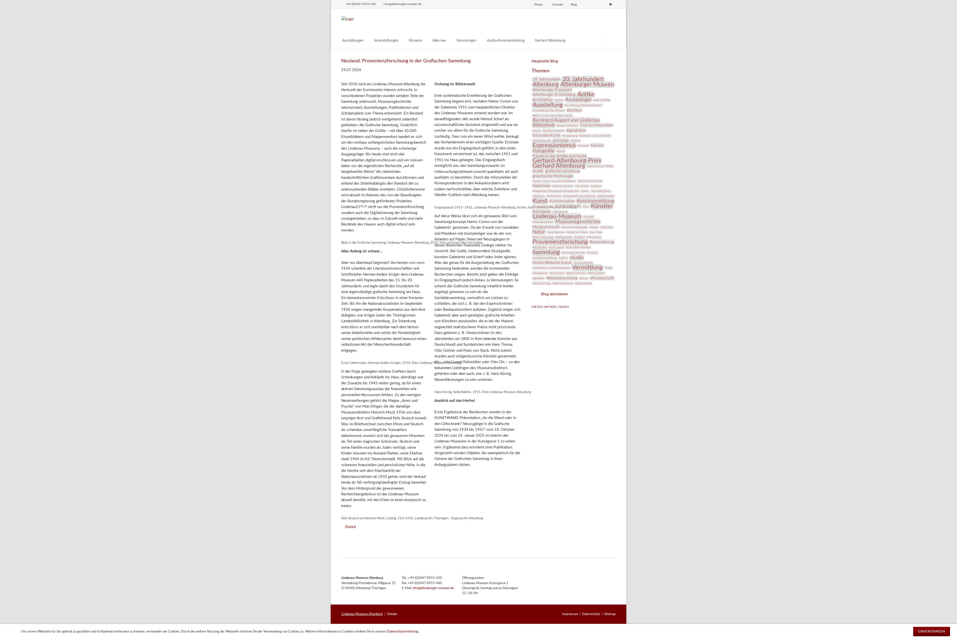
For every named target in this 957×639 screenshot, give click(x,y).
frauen (561, 151)
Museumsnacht (546, 227)
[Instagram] (585, 4)
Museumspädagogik (574, 227)
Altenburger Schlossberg (554, 95)
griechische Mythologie (553, 176)
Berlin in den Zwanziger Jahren (553, 115)
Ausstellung (548, 105)
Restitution (540, 247)
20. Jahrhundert (583, 79)
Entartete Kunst (546, 135)
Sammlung (546, 252)
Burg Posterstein (567, 125)
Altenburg (545, 85)
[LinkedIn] (602, 4)
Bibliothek (544, 125)
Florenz (597, 145)
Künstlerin (542, 211)
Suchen (610, 39)
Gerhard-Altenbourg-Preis (567, 161)
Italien (585, 191)
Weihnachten (596, 273)
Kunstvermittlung (595, 201)
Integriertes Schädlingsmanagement (556, 191)
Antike (585, 95)
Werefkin (538, 278)
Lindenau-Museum (557, 216)
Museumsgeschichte (577, 221)
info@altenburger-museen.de (433, 588)
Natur (539, 231)
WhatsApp (565, 314)
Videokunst (540, 273)
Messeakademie (543, 221)
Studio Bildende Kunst (552, 263)
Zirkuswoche (583, 283)
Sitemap (610, 614)
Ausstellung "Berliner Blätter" (583, 105)
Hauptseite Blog (545, 61)
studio (576, 257)
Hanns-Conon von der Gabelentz (554, 181)
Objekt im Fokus (577, 232)
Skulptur (592, 252)
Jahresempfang (601, 191)
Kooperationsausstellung (579, 196)
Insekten (596, 186)
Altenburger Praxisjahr (552, 90)
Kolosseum (554, 196)
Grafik (538, 171)
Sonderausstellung (545, 257)
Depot (537, 130)
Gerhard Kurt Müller (600, 166)
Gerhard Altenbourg (559, 166)
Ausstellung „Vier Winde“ (549, 110)
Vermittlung (587, 268)
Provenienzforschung (560, 242)
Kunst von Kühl (543, 206)
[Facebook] (594, 4)
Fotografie (544, 150)
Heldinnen (542, 186)
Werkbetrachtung (561, 278)
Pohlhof (579, 237)
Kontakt (558, 4)
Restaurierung (602, 242)
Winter (583, 278)
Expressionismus (554, 145)
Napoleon (606, 227)
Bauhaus (574, 110)
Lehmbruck (560, 211)
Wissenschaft (602, 278)
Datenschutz (591, 614)
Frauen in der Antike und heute (559, 156)
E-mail (555, 314)
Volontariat (557, 273)
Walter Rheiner (575, 273)
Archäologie (578, 99)
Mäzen (594, 227)
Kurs (586, 206)
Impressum (570, 614)
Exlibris (575, 140)
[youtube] (611, 4)
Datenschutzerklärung (402, 631)
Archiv (559, 100)
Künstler (602, 206)
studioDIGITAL (583, 262)
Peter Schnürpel (543, 237)
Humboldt (582, 186)
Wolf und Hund (563, 283)
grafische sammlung (562, 171)
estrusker (561, 140)
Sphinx (563, 257)
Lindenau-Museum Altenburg (362, 614)
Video (608, 267)
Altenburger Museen (587, 85)
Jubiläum (539, 196)
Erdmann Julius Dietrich (595, 135)
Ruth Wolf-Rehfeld (578, 247)
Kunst (540, 201)
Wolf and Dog (542, 283)
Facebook (536, 314)
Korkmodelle (605, 196)
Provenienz (594, 237)
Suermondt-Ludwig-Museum (551, 267)
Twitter (546, 314)
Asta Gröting (601, 100)
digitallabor (576, 130)
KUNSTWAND (568, 206)
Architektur (543, 100)
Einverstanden (931, 631)
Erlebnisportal (542, 140)
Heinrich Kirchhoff (590, 181)
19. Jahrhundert (546, 79)
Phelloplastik (564, 237)
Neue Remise (555, 232)
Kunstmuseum (562, 201)
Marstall (588, 216)
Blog (574, 4)
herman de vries (563, 186)
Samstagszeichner (573, 252)
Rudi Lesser (556, 247)
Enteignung (569, 135)
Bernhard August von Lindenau (566, 120)
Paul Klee (596, 232)
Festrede (583, 145)
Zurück (350, 527)
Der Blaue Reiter (553, 130)
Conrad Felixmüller (596, 125)
